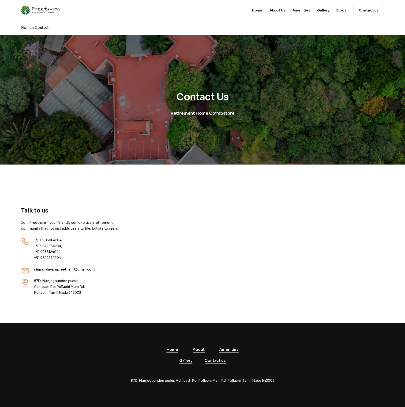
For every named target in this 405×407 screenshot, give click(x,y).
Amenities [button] (229, 349)
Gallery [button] (185, 360)
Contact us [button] (215, 360)
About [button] (199, 349)
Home (26, 28)
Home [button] (172, 349)
